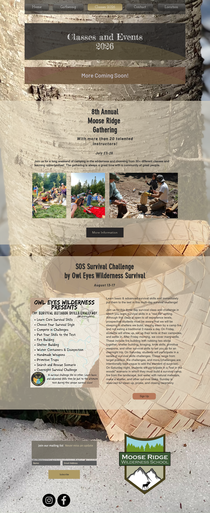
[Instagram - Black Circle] (48, 500)
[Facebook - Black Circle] (63, 500)
